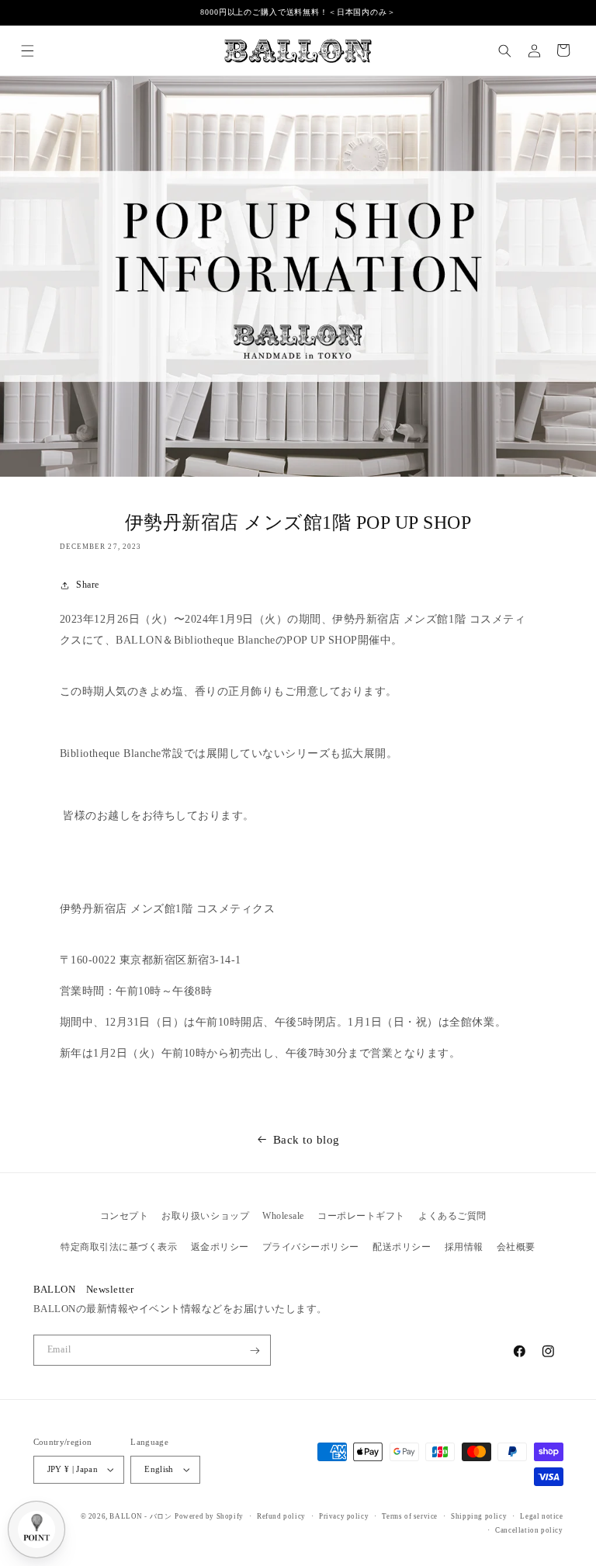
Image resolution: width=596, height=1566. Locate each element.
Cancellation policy (529, 1530)
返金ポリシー (220, 1246)
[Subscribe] (255, 1350)
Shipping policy (479, 1516)
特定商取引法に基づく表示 (119, 1246)
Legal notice (541, 1516)
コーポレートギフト (361, 1215)
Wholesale (283, 1215)
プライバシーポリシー (310, 1246)
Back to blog (306, 1139)
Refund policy (281, 1516)
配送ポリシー (401, 1246)
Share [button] (87, 584)
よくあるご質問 (452, 1215)
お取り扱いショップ (205, 1215)
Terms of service (410, 1516)
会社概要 (516, 1246)
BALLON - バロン (140, 1516)
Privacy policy (344, 1516)
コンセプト (124, 1215)
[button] (27, 50)
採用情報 (464, 1246)
